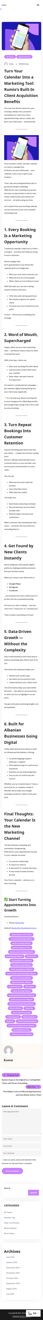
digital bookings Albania (21, 982)
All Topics (10, 57)
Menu (4, 5)
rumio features (13, 1017)
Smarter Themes (25, 1316)
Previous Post (12, 1075)
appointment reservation (21, 935)
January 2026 (11, 1262)
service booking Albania (27, 1021)
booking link (31, 956)
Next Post (31, 1087)
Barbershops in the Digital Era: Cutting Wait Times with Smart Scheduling (21, 1081)
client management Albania (21, 969)
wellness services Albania (22, 1034)
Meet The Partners (12, 1223)
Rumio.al (10, 1021)
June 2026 (10, 1257)
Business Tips (9, 1217)
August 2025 (11, 1288)
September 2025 (13, 1283)
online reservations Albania (21, 999)
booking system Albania (21, 965)
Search (7, 1188)
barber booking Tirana (21, 948)
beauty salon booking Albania (21, 952)
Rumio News (9, 1233)
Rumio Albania (15, 1008)
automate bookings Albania (21, 939)
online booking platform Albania (21, 995)
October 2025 (12, 1278)
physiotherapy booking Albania (21, 1004)
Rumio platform (29, 1017)
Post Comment (12, 1171)
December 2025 (13, 1267)
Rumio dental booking (21, 1013)
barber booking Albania (21, 943)
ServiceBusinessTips (21, 1030)
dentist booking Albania (21, 978)
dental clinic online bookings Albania (21, 974)
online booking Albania (22, 991)
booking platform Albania (21, 960)
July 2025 (10, 1294)
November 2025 (13, 1273)
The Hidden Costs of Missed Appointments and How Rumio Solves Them (22, 1093)
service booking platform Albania (21, 1025)
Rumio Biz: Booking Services (24, 928)
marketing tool (15, 986)
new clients (29, 986)
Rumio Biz (19, 923)
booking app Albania (15, 956)
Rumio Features (24, 57)
